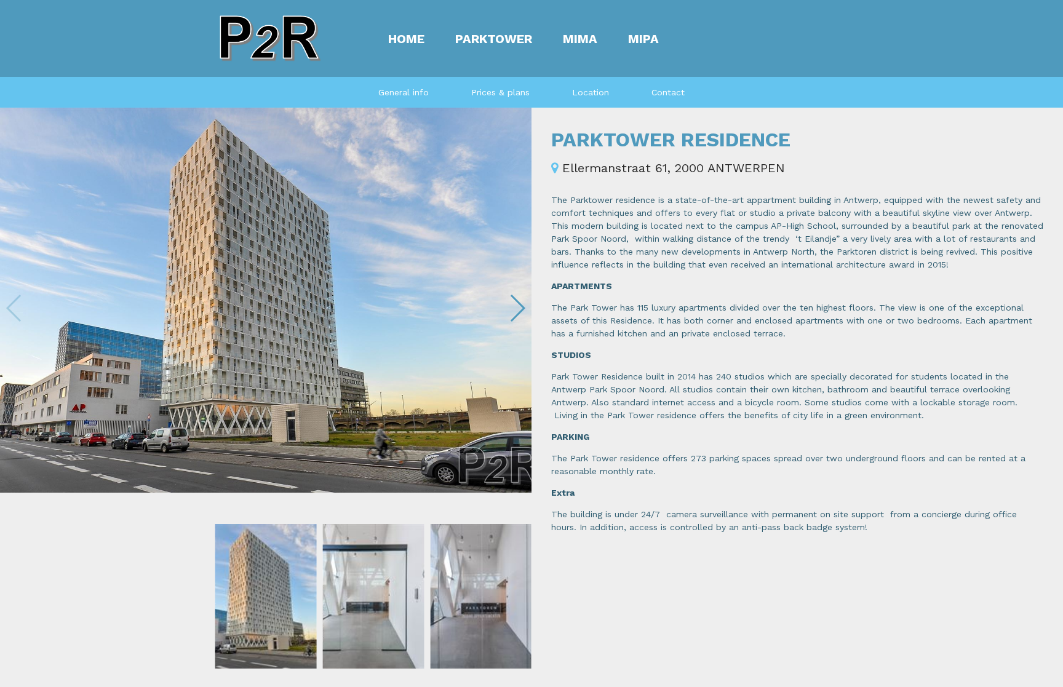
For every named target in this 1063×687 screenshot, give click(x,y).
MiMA (580, 38)
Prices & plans (500, 92)
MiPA (643, 38)
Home (406, 38)
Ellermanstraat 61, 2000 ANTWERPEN (671, 168)
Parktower (493, 38)
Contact (668, 92)
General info (403, 92)
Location (590, 92)
